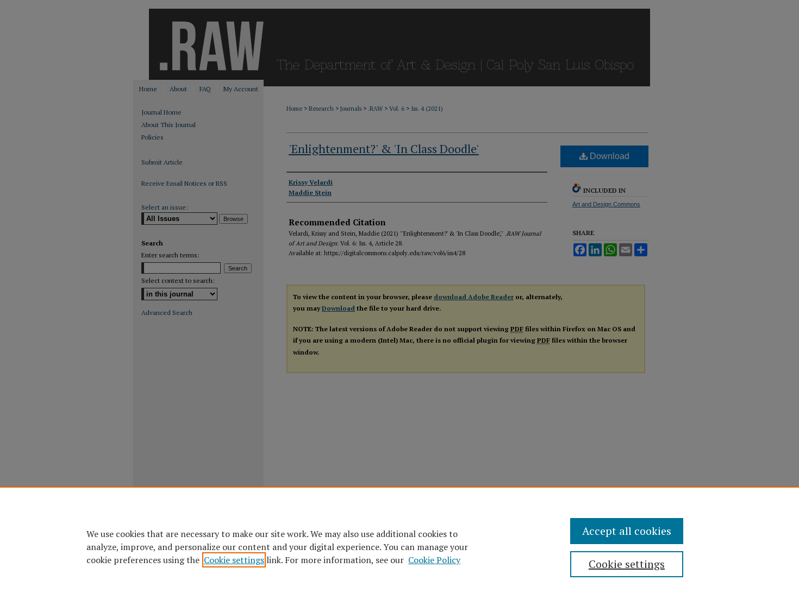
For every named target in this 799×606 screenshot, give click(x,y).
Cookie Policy (434, 560)
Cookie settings (234, 560)
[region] (399, 546)
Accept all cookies (626, 530)
